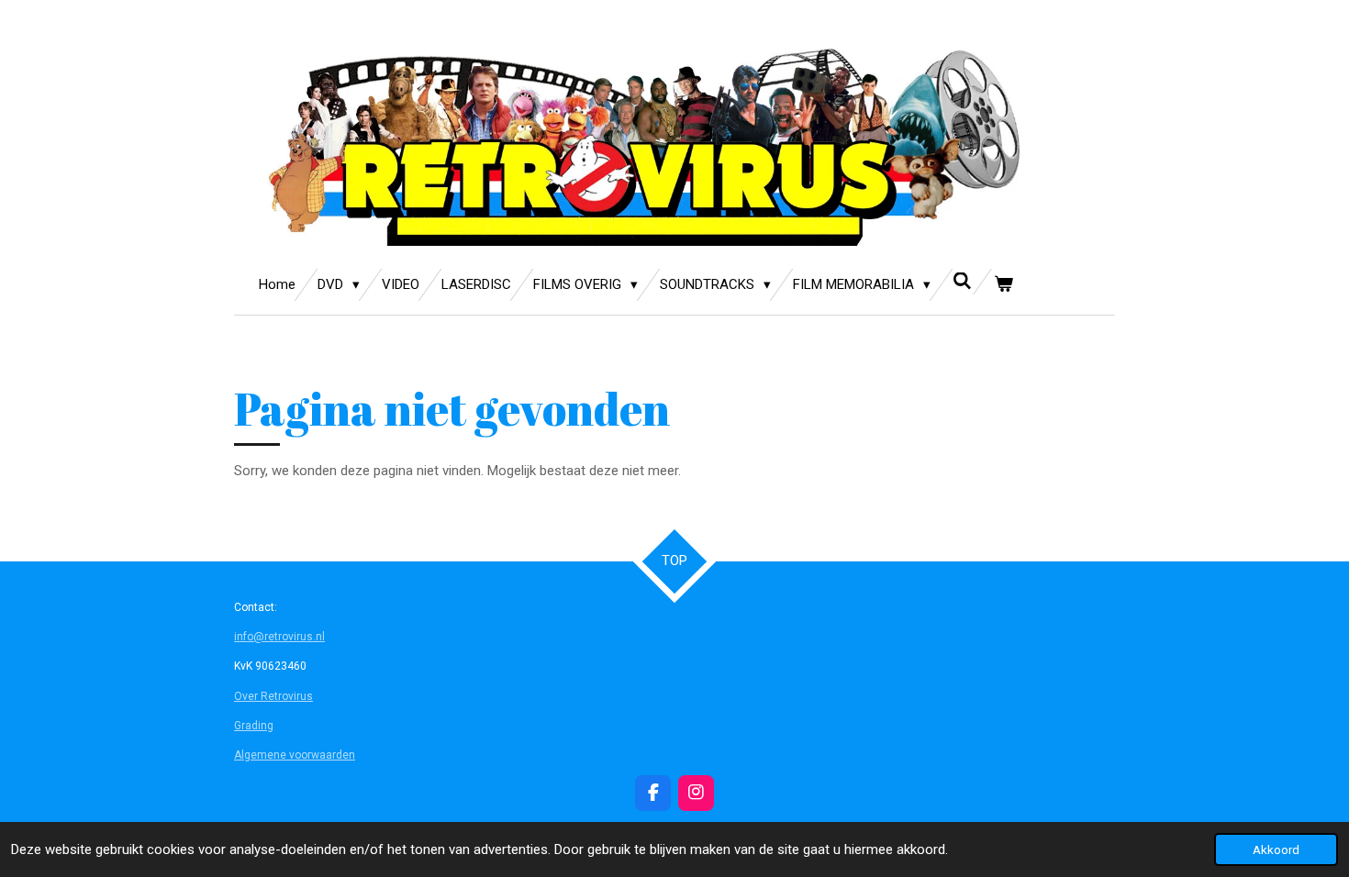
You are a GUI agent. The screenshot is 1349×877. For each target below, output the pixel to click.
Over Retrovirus (273, 696)
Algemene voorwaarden (294, 755)
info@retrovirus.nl (279, 636)
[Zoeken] (962, 281)
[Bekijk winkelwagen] (1003, 285)
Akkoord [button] (1276, 849)
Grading (253, 725)
